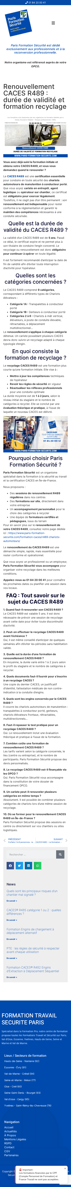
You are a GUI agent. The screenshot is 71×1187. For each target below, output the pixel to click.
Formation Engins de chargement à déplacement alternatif (30, 931)
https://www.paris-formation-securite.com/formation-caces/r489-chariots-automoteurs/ (31, 537)
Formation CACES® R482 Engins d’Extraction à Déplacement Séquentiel (33, 969)
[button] (53, 23)
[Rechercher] (60, 854)
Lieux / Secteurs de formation (25, 1055)
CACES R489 (15, 176)
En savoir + (12, 901)
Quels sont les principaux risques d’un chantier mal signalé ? (32, 892)
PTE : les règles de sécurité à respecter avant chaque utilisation (33, 950)
